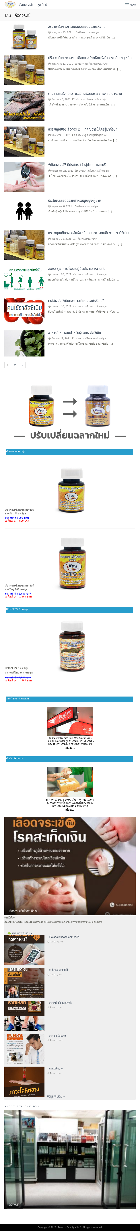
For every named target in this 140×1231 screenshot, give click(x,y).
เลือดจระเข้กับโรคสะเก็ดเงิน (23, 911)
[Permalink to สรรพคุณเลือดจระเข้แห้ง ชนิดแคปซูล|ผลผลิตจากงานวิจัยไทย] (24, 245)
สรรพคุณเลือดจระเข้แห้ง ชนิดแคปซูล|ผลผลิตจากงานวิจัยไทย (89, 232)
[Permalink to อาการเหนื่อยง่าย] (24, 1048)
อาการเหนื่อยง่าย (57, 1035)
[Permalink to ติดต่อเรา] (70, 1159)
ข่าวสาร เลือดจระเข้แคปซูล (91, 99)
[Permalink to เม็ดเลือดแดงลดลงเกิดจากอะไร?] (24, 950)
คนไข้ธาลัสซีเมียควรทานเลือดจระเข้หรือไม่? (76, 300)
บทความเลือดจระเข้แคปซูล (93, 63)
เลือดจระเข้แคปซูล (88, 32)
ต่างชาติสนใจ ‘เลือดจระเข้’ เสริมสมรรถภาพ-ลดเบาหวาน (85, 93)
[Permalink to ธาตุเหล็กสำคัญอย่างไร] (24, 1015)
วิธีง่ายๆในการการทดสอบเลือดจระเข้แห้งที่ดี (77, 26)
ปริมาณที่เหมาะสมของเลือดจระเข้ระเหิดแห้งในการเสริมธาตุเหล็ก (90, 57)
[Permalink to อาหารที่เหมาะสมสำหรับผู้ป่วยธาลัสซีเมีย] (24, 342)
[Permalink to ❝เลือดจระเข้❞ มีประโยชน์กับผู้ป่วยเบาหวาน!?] (24, 177)
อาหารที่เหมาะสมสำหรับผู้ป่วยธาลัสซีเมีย (74, 332)
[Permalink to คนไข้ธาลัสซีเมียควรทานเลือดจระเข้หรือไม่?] (24, 310)
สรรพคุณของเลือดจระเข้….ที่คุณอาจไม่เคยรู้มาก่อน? (82, 129)
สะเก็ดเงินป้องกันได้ (58, 969)
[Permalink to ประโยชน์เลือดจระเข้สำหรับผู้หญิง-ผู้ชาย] (24, 211)
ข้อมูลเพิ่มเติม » (56, 1096)
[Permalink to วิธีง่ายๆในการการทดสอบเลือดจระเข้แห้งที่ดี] (24, 36)
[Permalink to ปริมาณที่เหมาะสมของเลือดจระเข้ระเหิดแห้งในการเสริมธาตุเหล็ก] (24, 70)
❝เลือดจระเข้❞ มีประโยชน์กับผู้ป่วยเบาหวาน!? (77, 164)
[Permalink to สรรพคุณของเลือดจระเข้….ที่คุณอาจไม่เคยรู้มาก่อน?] (24, 141)
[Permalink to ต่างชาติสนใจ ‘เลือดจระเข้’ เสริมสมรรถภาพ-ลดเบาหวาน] (24, 105)
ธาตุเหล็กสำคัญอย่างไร (60, 1002)
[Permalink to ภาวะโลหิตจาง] (24, 1081)
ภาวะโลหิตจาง (56, 1068)
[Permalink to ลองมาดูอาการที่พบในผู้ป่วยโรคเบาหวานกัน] (24, 278)
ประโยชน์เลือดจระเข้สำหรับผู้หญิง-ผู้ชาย (74, 200)
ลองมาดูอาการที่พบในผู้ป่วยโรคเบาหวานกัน (76, 268)
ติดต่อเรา (14, 1204)
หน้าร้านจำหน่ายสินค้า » (21, 1106)
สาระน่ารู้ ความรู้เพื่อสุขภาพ (91, 134)
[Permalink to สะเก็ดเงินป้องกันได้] (24, 983)
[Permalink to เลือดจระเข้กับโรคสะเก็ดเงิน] (70, 866)
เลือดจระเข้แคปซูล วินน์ (32, 4)
